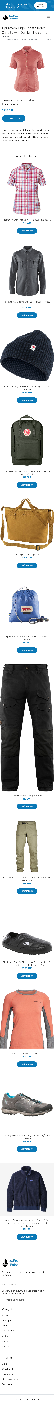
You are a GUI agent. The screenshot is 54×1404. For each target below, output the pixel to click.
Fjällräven (31, 100)
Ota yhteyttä (8, 1369)
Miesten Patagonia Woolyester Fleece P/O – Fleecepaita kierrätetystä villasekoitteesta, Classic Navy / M (27, 1223)
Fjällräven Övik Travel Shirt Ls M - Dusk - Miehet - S (27, 303)
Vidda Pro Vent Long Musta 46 (27, 795)
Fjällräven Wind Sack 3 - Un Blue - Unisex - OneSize (27, 638)
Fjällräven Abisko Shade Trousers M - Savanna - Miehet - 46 (27, 879)
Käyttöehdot (8, 1374)
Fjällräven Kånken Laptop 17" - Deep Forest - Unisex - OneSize (27, 473)
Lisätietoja (14, 118)
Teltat (4, 1325)
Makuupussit (8, 1320)
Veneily (5, 1346)
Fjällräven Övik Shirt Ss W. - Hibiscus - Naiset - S (27, 219)
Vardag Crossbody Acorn (27, 554)
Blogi (4, 1364)
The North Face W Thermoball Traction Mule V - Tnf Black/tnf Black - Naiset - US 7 (27, 964)
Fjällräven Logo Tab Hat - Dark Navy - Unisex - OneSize (27, 388)
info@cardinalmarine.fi (13, 1300)
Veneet (5, 1341)
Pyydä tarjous (41, 5)
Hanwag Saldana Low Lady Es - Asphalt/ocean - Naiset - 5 (27, 1137)
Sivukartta (7, 1384)
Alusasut (6, 1315)
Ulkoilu (5, 1336)
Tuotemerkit (20, 100)
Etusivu (5, 36)
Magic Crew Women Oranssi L (27, 1053)
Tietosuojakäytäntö (11, 1379)
